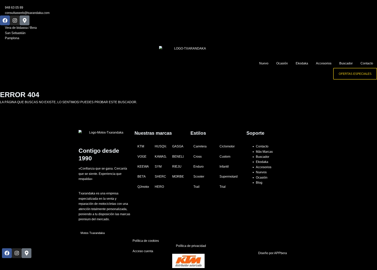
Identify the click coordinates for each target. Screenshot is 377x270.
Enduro (198, 166)
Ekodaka (302, 63)
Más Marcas (264, 151)
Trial (223, 186)
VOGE (141, 156)
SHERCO (160, 176)
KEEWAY (143, 166)
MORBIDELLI (178, 176)
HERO (159, 186)
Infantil (224, 166)
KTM (140, 146)
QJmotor (143, 186)
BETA (141, 176)
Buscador (346, 63)
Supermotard (229, 176)
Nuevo (263, 63)
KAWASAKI (160, 156)
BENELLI (178, 156)
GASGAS (178, 146)
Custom (225, 156)
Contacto (367, 63)
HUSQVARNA (160, 146)
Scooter (198, 176)
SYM (158, 166)
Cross (197, 156)
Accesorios (323, 63)
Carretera (200, 146)
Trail (196, 186)
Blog (259, 182)
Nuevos (261, 172)
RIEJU (176, 166)
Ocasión (282, 63)
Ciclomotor (227, 146)
